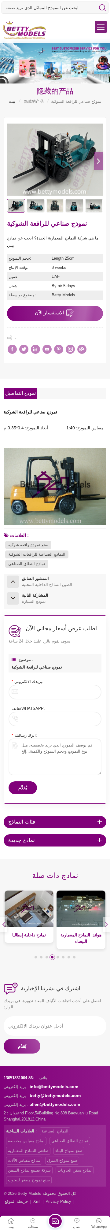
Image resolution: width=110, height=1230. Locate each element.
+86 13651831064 (19, 1078)
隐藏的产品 (34, 101)
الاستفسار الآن (49, 312)
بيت (12, 101)
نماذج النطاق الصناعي (26, 563)
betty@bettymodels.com (55, 1095)
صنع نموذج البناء (68, 1150)
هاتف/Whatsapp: (28, 708)
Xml (36, 1201)
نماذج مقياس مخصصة (26, 1141)
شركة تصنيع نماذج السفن (29, 1170)
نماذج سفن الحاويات (74, 1170)
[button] (98, 161)
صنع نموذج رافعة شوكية (28, 545)
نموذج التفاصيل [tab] (20, 393)
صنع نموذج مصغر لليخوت (29, 1180)
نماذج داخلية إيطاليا (29, 934)
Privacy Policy (58, 1201)
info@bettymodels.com (54, 1086)
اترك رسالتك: (24, 735)
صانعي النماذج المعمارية (28, 1150)
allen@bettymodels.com (55, 1104)
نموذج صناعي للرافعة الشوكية (37, 667)
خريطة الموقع (16, 1201)
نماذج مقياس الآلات (24, 1160)
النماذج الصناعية (55, 1131)
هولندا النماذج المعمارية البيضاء (81, 938)
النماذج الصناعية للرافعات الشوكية (36, 554)
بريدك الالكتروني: (27, 681)
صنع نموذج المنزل (62, 1160)
